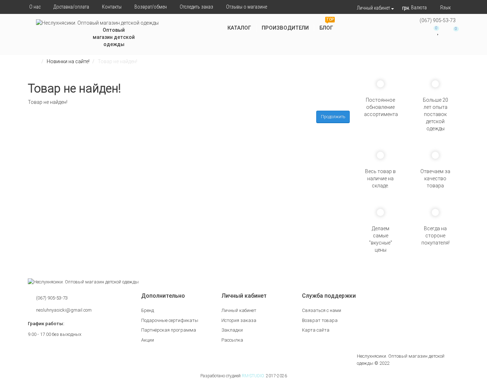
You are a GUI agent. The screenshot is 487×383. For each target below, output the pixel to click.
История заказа (238, 320)
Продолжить (333, 116)
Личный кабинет (238, 310)
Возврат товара (320, 320)
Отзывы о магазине (246, 7)
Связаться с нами (321, 310)
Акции (147, 340)
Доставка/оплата (71, 7)
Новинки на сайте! (68, 61)
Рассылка (232, 340)
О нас (35, 7)
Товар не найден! (117, 61)
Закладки (232, 330)
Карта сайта (315, 330)
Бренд (147, 310)
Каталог (239, 28)
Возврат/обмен (150, 7)
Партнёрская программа (168, 330)
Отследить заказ (196, 7)
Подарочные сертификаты (169, 320)
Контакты (112, 7)
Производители (285, 28)
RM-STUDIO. (253, 375)
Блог (326, 25)
